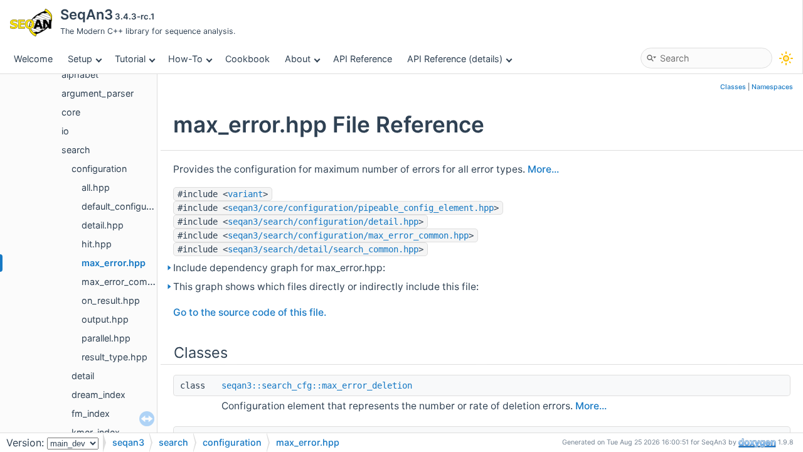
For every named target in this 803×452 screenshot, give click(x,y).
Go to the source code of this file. (249, 312)
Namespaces (772, 87)
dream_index (98, 394)
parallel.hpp (106, 338)
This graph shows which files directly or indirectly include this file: (326, 287)
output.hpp (105, 319)
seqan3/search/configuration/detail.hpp (323, 222)
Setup (80, 58)
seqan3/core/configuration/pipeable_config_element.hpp (361, 208)
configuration (99, 168)
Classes (733, 87)
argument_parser (97, 93)
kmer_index (96, 432)
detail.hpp (103, 225)
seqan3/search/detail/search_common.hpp (323, 249)
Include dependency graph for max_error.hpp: (279, 268)
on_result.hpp (111, 300)
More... (543, 169)
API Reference (362, 58)
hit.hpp (97, 244)
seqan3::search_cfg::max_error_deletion (316, 385)
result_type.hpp (114, 357)
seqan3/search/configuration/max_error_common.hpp (348, 235)
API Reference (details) (455, 58)
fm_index (91, 413)
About (298, 58)
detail (83, 375)
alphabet (79, 74)
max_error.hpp (114, 262)
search (75, 149)
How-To (185, 58)
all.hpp (96, 187)
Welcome (33, 58)
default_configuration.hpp (135, 206)
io (65, 131)
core (70, 112)
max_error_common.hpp (134, 281)
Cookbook (247, 58)
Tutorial (130, 58)
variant (245, 194)
